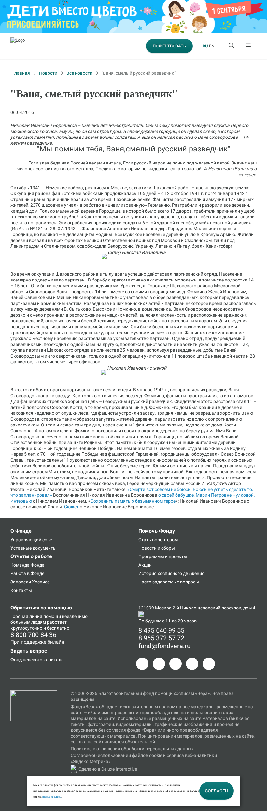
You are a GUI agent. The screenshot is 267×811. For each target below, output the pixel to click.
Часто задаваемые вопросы (168, 581)
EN (211, 46)
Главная (21, 73)
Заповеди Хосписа (30, 581)
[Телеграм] (142, 664)
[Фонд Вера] (33, 693)
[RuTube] (209, 664)
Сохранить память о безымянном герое (133, 501)
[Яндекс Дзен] (192, 664)
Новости (48, 73)
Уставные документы (33, 548)
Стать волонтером (158, 539)
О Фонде (21, 531)
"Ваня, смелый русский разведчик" (139, 73)
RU (205, 46)
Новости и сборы (156, 548)
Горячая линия (26, 616)
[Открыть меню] (248, 46)
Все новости (79, 73)
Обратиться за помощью (41, 608)
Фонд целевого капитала (37, 659)
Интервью (21, 501)
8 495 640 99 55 (161, 630)
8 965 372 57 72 (161, 638)
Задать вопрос (28, 651)
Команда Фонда (27, 565)
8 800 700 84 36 (33, 635)
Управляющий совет (32, 539)
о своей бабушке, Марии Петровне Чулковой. (206, 495)
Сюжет (71, 506)
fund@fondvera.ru (164, 646)
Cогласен (216, 790)
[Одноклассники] (159, 664)
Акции (145, 565)
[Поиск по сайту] (232, 46)
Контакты (21, 590)
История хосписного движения (171, 573)
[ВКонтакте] (175, 664)
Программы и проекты (162, 556)
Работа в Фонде (27, 573)
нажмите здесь (51, 796)
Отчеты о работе (31, 556)
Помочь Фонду (156, 531)
